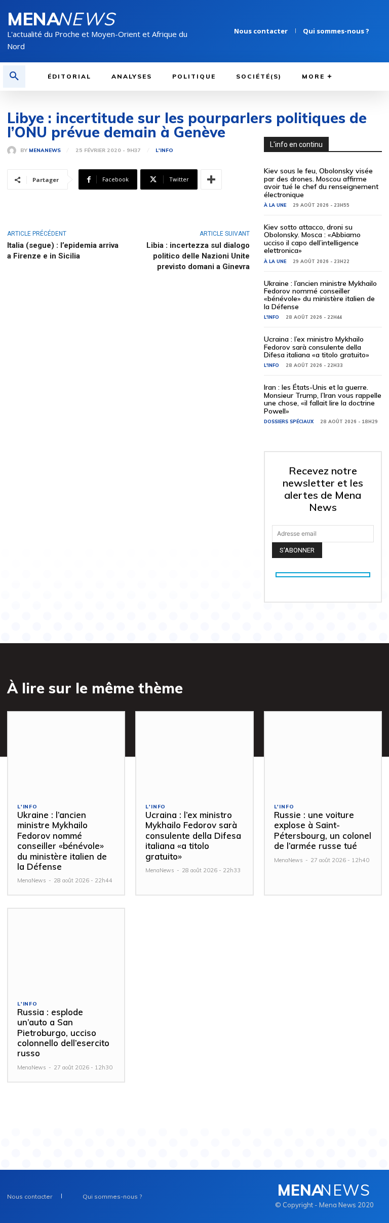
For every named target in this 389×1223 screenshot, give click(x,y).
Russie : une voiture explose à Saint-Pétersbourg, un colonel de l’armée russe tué (322, 830)
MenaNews (45, 150)
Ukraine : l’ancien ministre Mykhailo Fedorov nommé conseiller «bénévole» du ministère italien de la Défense (320, 295)
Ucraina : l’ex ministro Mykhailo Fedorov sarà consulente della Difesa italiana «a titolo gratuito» (316, 347)
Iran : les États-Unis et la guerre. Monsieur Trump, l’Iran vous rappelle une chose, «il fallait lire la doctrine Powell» (322, 399)
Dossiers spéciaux (289, 421)
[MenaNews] (13, 150)
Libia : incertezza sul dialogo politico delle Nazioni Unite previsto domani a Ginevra (198, 256)
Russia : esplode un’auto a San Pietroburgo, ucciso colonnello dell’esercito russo (63, 1033)
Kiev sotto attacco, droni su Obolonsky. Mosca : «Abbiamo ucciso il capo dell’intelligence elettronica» (312, 239)
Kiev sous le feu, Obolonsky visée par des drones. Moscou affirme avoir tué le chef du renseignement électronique (321, 182)
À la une (275, 205)
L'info (164, 150)
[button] (14, 76)
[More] (211, 179)
